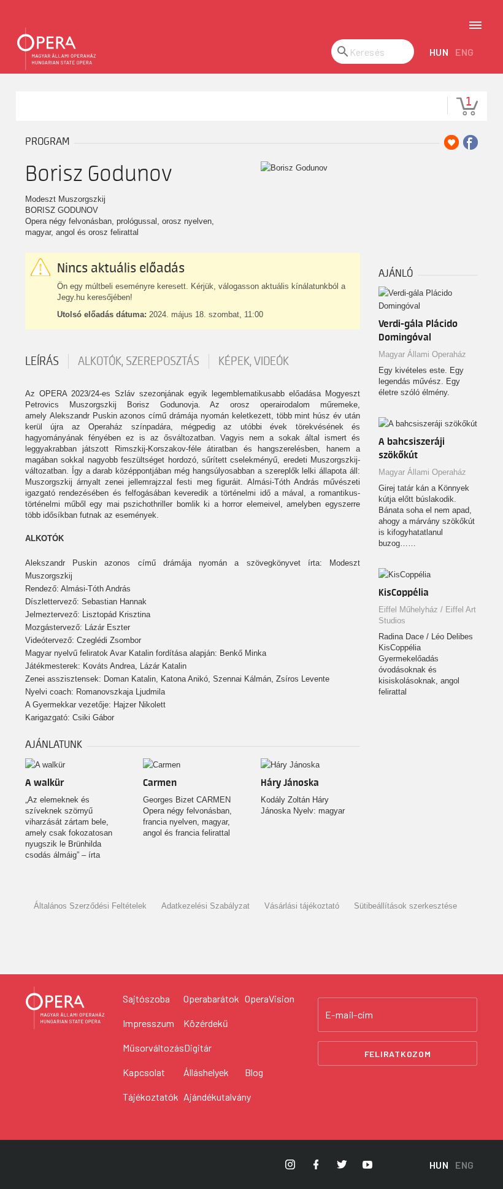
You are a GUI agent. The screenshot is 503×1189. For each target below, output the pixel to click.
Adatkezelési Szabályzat (205, 905)
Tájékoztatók (151, 1096)
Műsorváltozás (153, 1047)
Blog (254, 1072)
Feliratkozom (397, 1054)
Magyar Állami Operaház (422, 354)
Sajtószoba (146, 998)
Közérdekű (205, 1023)
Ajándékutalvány (217, 1096)
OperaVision (269, 998)
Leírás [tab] (42, 361)
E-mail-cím (349, 1015)
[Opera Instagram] (290, 1164)
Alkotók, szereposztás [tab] (138, 361)
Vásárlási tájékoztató (301, 905)
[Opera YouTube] (367, 1164)
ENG (464, 52)
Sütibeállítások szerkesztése (405, 905)
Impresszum (148, 1023)
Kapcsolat (144, 1072)
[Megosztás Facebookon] (470, 142)
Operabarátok (211, 998)
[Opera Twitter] (341, 1164)
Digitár (198, 1047)
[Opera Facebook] (316, 1164)
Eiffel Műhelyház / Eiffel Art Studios (427, 615)
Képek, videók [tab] (253, 361)
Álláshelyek (206, 1072)
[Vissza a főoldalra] (56, 49)
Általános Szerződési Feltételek (90, 905)
